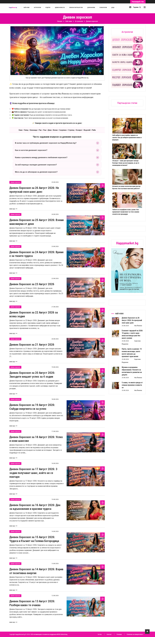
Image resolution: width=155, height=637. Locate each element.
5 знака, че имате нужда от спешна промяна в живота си (132, 385)
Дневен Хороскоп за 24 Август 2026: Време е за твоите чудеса (36, 254)
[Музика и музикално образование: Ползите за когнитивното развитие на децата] (115, 370)
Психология (103, 7)
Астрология (37, 7)
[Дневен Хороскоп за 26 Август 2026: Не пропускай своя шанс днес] (115, 321)
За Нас (100, 634)
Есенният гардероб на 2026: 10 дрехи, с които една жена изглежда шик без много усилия (132, 334)
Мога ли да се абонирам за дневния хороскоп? (36, 172)
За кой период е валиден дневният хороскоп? (36, 165)
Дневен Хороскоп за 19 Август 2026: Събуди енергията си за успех (32, 407)
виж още (12, 209)
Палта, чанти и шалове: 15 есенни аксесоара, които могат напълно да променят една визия (132, 353)
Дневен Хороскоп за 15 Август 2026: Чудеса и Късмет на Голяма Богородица (34, 539)
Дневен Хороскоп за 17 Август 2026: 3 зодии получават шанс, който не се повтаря (33, 473)
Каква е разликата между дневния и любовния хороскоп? (41, 157)
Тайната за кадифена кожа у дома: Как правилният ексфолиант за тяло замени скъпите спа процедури (125, 211)
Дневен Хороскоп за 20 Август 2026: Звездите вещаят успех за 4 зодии (32, 375)
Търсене (136, 7)
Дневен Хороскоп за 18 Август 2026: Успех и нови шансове (36, 439)
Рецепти (48, 7)
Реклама (119, 634)
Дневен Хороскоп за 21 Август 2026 (31, 345)
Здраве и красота (60, 7)
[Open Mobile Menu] (145, 7)
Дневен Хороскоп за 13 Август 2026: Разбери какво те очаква (32, 603)
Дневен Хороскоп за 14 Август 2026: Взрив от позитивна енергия (36, 571)
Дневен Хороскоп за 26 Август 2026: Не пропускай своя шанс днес (34, 190)
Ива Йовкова (138, 326)
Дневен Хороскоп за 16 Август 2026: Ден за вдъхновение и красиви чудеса (34, 507)
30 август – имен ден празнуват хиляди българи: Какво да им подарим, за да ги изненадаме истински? (125, 163)
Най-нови (26, 7)
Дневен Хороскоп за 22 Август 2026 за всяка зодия (33, 314)
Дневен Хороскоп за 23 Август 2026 (31, 284)
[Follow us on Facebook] (130, 7)
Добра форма (91, 7)
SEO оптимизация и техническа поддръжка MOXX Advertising (49, 634)
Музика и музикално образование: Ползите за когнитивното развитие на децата (132, 371)
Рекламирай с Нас (138, 2)
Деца (112, 7)
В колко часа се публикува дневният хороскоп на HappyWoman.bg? (45, 143)
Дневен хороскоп (15, 182)
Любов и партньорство (76, 7)
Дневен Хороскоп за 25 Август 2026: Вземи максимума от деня (36, 222)
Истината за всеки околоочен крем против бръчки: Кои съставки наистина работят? (126, 187)
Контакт (109, 634)
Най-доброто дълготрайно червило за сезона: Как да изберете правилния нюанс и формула (127, 137)
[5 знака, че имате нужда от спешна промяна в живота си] (115, 385)
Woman (13, 7)
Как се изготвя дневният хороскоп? (31, 150)
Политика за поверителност (135, 634)
